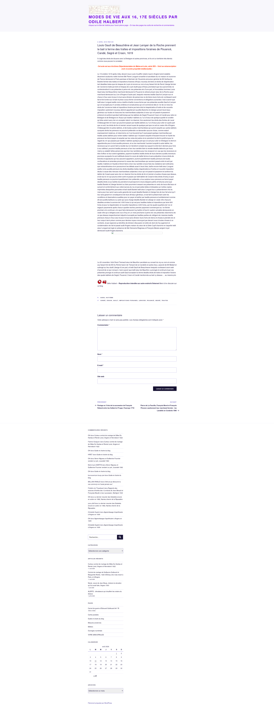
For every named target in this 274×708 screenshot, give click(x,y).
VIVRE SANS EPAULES (96, 635)
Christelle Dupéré (94, 525)
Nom (99, 354)
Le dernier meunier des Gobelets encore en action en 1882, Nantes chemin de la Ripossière (105, 498)
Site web (100, 376)
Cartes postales (93, 615)
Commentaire (103, 325)
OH (112, 42)
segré (158, 300)
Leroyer (142, 300)
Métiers (90, 627)
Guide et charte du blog (102, 450)
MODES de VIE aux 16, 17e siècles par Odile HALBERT (133, 19)
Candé (103, 300)
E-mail (100, 365)
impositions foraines (128, 300)
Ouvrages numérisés (95, 631)
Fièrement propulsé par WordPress (100, 703)
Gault (115, 300)
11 (95, 661)
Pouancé (150, 300)
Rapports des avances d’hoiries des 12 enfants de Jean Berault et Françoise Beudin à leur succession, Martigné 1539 (105, 490)
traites (165, 300)
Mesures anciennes (94, 623)
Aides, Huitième (106, 297)
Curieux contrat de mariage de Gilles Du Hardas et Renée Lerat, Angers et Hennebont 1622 (105, 444)
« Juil (95, 676)
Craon (109, 300)
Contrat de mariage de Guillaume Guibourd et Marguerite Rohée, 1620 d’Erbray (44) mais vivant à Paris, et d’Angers (105, 574)
